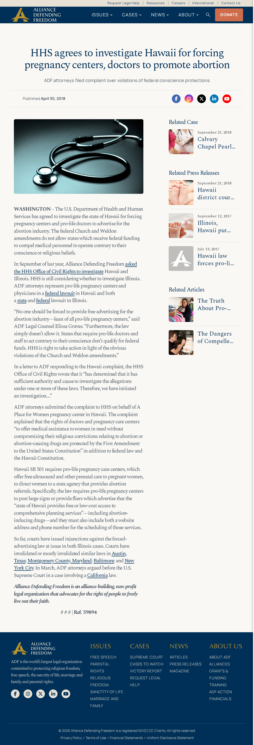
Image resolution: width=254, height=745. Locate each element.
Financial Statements (126, 737)
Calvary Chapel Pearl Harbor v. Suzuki (214, 150)
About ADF (220, 657)
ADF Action (220, 691)
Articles (179, 657)
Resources (155, 3)
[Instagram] (189, 98)
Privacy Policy (71, 737)
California (97, 575)
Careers (178, 3)
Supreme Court (146, 657)
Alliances (219, 664)
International (203, 3)
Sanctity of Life (107, 691)
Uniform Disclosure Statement (170, 737)
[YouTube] (226, 98)
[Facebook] (176, 98)
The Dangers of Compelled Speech (215, 341)
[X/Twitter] (201, 98)
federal (43, 301)
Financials (220, 698)
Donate (229, 14)
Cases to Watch (146, 664)
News (158, 15)
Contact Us (231, 3)
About (186, 15)
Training (218, 685)
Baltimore (104, 561)
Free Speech (103, 657)
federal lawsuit (59, 293)
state (22, 301)
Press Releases (186, 664)
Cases (130, 15)
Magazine (180, 671)
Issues (100, 15)
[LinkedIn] (214, 98)
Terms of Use (96, 737)
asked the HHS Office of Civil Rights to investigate (75, 267)
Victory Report (146, 671)
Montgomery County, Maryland (60, 561)
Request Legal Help (123, 3)
